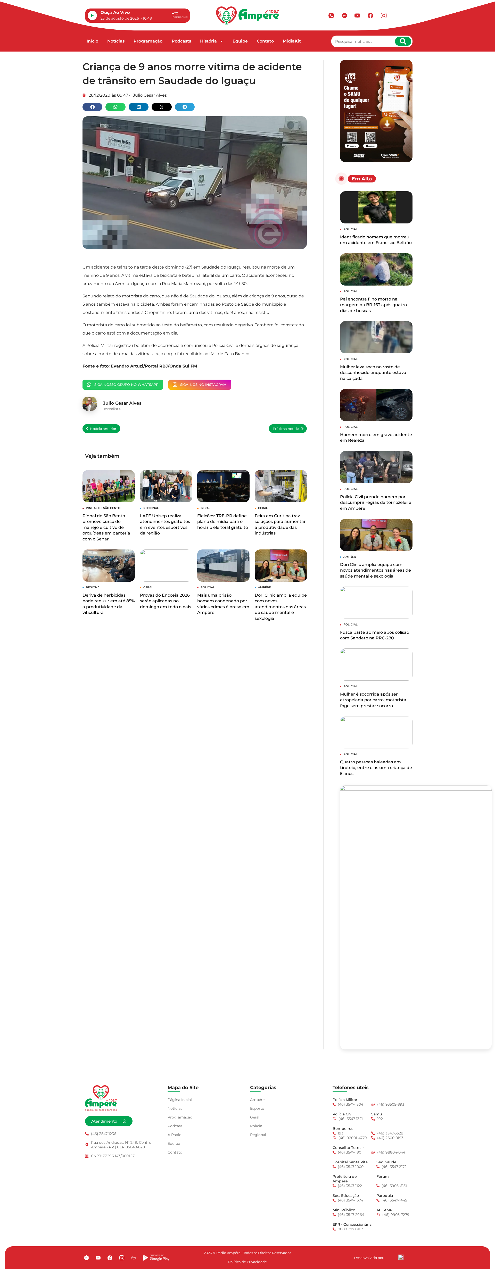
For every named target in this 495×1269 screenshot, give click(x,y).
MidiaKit (292, 41)
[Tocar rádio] (92, 15)
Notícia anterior (103, 429)
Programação (148, 41)
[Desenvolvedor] (400, 1257)
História (208, 41)
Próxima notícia (286, 429)
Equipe (240, 41)
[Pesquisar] (403, 41)
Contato (265, 41)
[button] (92, 107)
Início (92, 41)
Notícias (116, 41)
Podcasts (181, 41)
